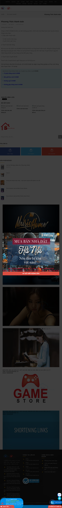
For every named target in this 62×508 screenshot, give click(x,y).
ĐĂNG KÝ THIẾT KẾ (55, 506)
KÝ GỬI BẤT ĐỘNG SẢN (31, 273)
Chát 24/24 (58, 502)
